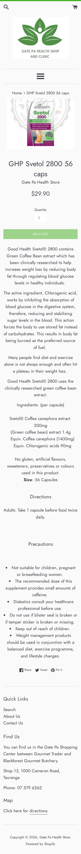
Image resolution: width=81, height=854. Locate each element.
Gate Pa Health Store (55, 837)
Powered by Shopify (40, 843)
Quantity (40, 209)
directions (38, 811)
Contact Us (13, 723)
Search (9, 710)
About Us (11, 716)
